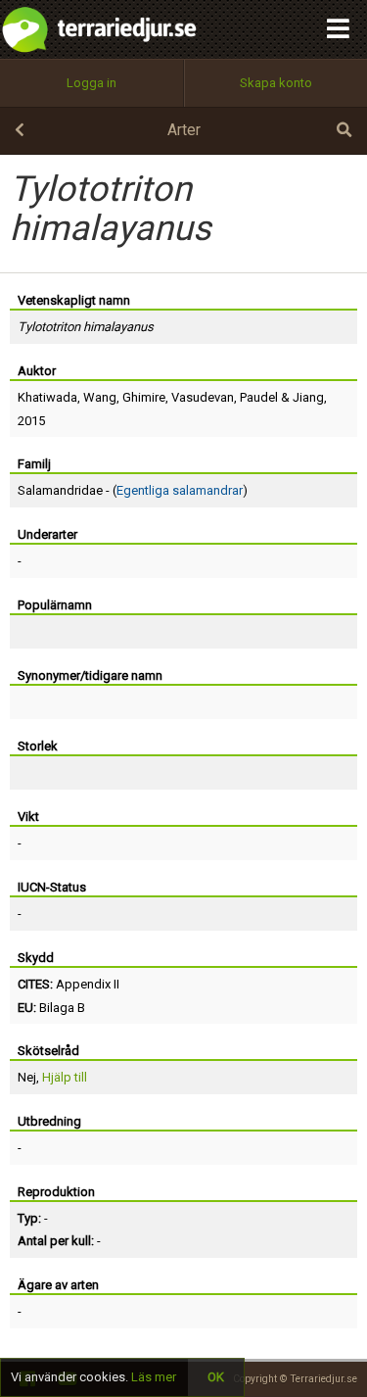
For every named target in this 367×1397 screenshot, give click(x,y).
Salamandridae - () (133, 490)
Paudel (259, 397)
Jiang (308, 397)
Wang (99, 397)
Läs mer (153, 1377)
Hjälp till (64, 1077)
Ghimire (143, 397)
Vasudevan (202, 397)
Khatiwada (47, 397)
